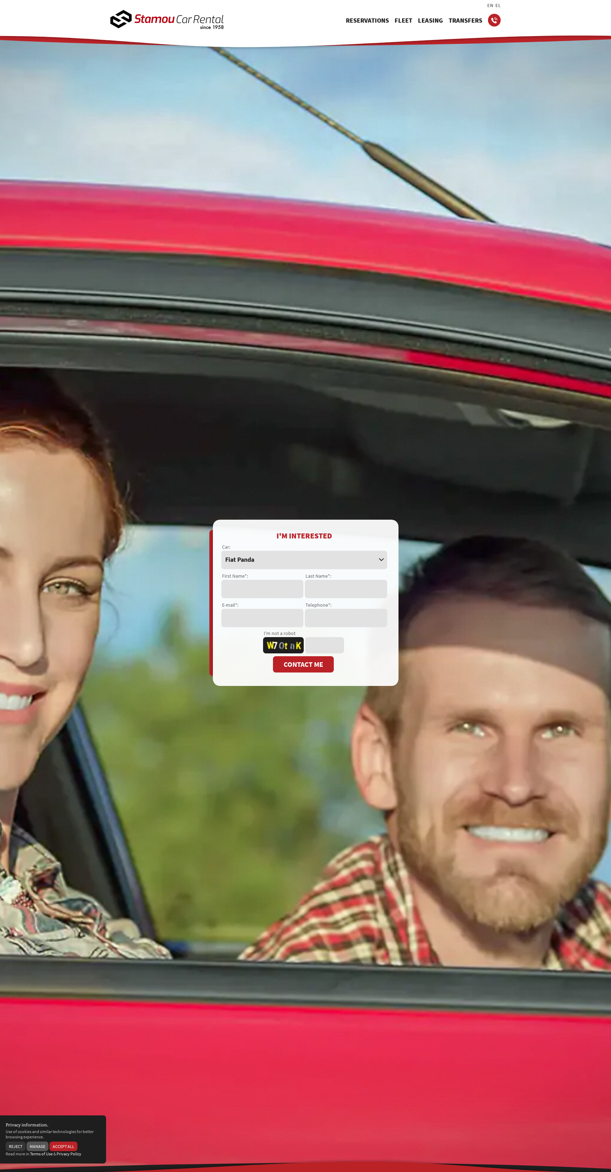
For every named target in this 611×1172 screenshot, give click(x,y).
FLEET (403, 20)
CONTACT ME (303, 664)
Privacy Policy (69, 1153)
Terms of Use (41, 1153)
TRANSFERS (465, 20)
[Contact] (494, 20)
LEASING (430, 20)
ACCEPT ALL (63, 1146)
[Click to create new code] (283, 645)
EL (498, 5)
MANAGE (37, 1146)
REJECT (15, 1146)
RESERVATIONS (367, 20)
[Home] (166, 19)
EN (490, 5)
